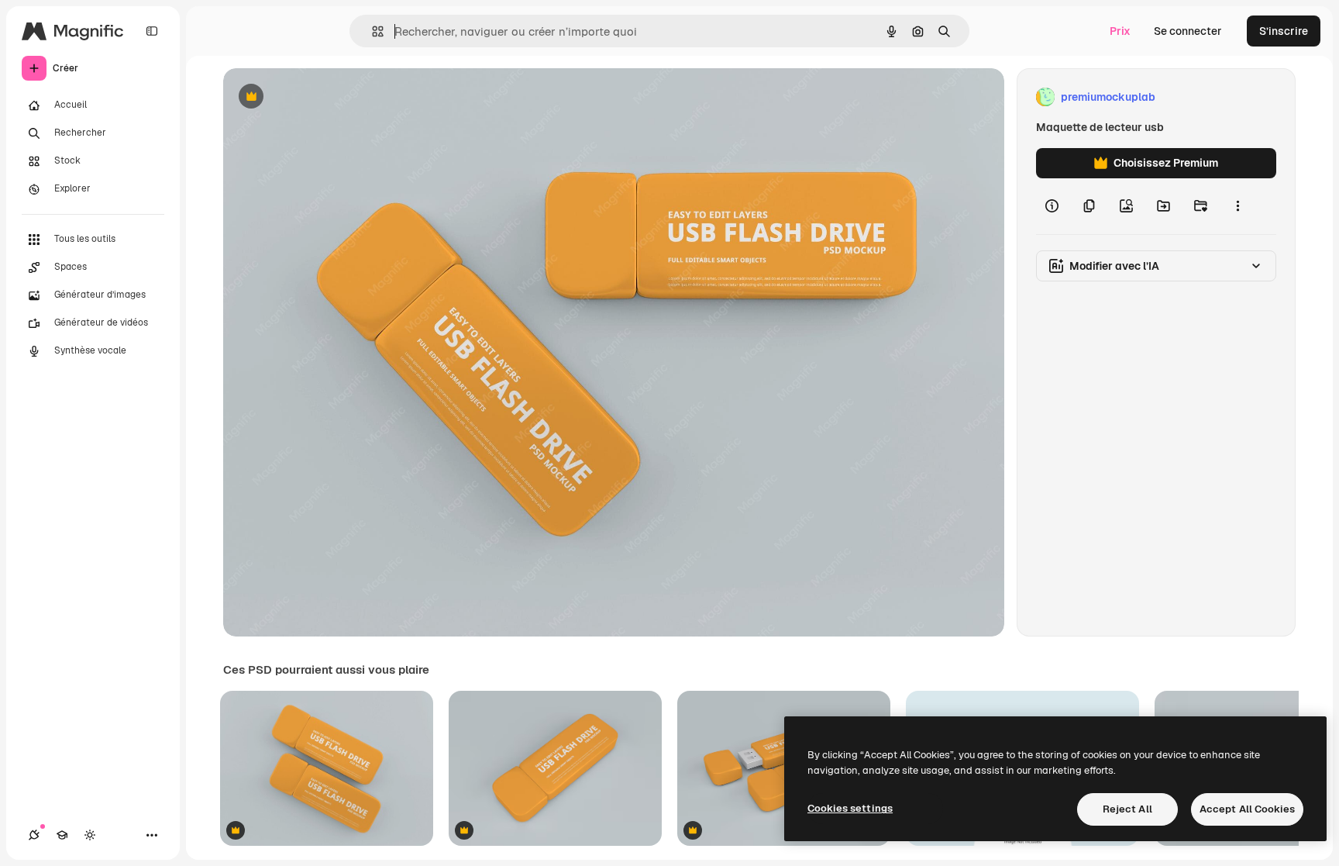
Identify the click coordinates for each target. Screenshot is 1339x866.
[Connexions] (34, 835)
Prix (1120, 31)
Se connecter (1188, 31)
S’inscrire (1283, 31)
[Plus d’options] (1237, 206)
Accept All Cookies (1247, 809)
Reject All (1127, 809)
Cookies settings (850, 808)
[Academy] (62, 835)
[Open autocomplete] (371, 31)
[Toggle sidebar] (151, 31)
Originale (325, 97)
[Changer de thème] (89, 835)
